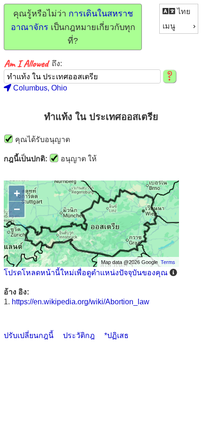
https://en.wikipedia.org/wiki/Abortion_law (80, 302)
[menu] (178, 19)
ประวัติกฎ (79, 335)
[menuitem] (179, 11)
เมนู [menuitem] (169, 26)
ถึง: (57, 64)
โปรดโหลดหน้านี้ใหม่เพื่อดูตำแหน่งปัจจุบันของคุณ (86, 273)
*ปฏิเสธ (116, 335)
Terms (168, 262)
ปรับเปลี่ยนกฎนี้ (29, 335)
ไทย (182, 11)
